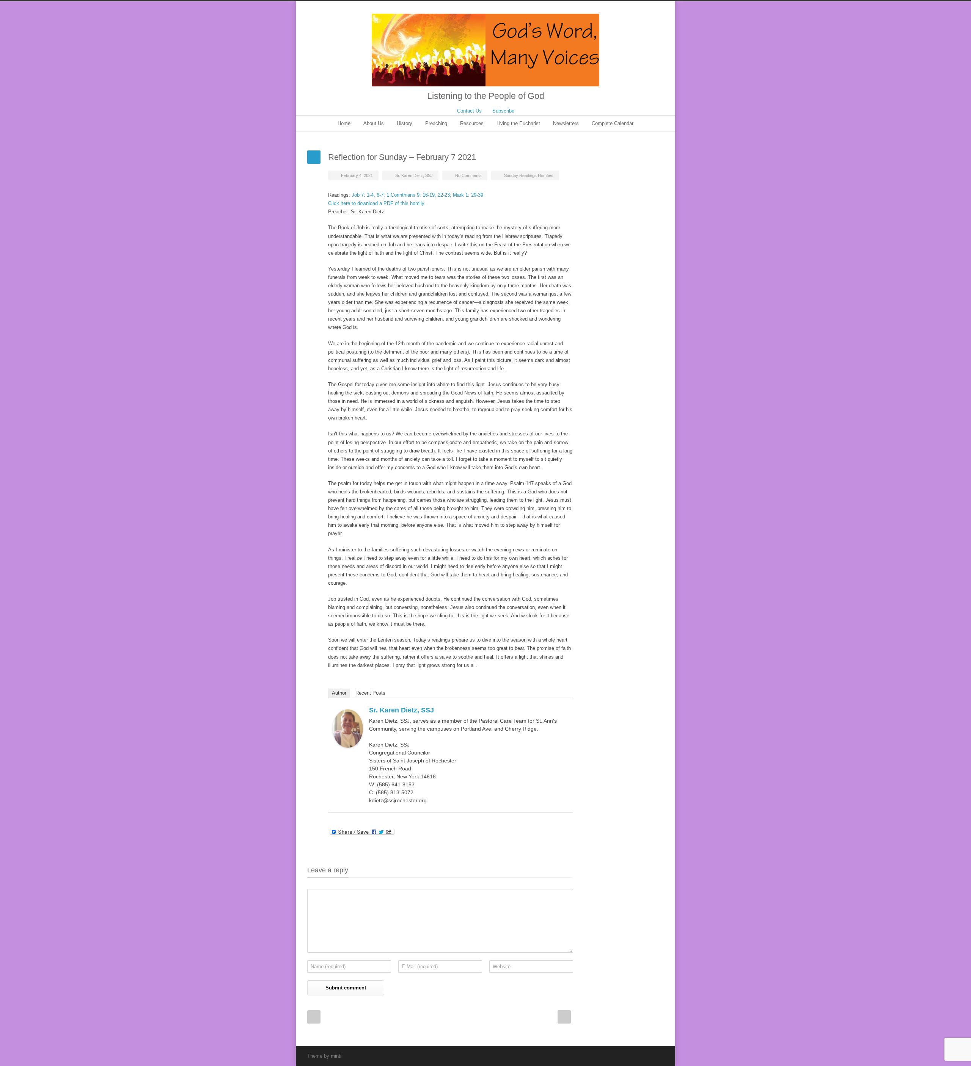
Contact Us (469, 111)
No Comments (468, 175)
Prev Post (314, 1017)
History (404, 123)
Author (339, 693)
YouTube (641, 1055)
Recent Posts (370, 693)
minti (336, 1056)
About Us (373, 123)
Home (344, 123)
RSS (656, 1055)
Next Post (564, 1017)
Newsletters (566, 123)
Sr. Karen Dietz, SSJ (414, 175)
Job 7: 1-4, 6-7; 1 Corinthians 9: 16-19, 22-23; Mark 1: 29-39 (416, 195)
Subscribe (503, 111)
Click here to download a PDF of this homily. (377, 203)
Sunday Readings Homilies (528, 175)
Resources (472, 123)
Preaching (436, 123)
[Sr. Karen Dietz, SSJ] (348, 728)
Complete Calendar (612, 123)
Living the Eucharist (518, 123)
